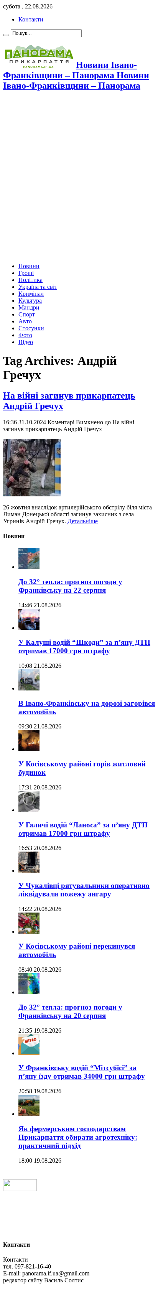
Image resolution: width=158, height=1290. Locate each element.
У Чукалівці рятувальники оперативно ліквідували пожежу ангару (84, 889)
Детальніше (82, 521)
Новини (29, 266)
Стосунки (31, 328)
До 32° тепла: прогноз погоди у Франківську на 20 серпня (70, 1011)
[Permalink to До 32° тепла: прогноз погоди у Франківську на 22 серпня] (29, 566)
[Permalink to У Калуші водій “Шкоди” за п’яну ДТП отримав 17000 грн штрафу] (29, 627)
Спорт (26, 314)
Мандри (29, 307)
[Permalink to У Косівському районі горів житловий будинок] (29, 749)
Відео (25, 342)
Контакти (30, 19)
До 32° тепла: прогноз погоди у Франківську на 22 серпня (70, 586)
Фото (25, 335)
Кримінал (31, 293)
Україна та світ (37, 286)
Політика (30, 280)
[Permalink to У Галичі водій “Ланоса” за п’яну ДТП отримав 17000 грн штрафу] (29, 810)
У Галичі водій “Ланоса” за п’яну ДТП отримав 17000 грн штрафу (83, 829)
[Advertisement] (79, 178)
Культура (30, 300)
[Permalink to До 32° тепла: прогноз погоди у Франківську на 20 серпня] (29, 992)
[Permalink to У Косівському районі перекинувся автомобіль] (29, 931)
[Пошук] (6, 35)
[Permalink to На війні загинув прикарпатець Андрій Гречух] (32, 494)
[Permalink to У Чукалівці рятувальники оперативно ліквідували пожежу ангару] (29, 870)
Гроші (26, 273)
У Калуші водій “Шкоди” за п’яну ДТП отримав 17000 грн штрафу (84, 646)
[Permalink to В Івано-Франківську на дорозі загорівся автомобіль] (29, 688)
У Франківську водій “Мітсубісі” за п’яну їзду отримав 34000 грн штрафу (81, 1072)
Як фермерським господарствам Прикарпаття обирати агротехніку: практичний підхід (77, 1137)
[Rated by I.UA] (20, 1189)
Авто (25, 321)
